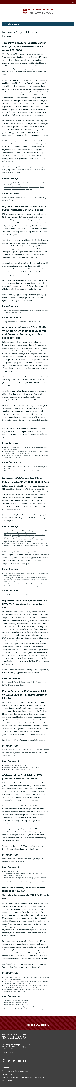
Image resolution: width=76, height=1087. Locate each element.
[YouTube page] (19, 1060)
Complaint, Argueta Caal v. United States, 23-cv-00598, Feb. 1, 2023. (22, 322)
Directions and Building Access (15, 1071)
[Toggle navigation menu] (3, 2)
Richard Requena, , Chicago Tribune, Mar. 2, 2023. (25, 580)
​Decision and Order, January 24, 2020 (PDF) (16, 1005)
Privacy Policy (8, 1074)
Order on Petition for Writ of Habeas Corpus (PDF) (18, 769)
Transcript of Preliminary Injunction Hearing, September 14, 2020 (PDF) (24, 882)
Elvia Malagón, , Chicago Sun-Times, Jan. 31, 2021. (25, 752)
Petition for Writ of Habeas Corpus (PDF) (15, 765)
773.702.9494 (7, 1053)
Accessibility (7, 1081)
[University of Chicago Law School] (14, 1036)
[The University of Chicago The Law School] (38, 11)
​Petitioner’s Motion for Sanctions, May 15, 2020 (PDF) (19, 1007)
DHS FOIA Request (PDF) (11, 871)
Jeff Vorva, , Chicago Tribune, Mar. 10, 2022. (26, 545)
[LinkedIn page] (13, 1060)
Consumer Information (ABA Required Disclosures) (23, 1077)
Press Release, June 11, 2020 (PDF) (13, 876)
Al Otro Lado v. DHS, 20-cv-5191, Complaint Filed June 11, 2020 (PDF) (23, 873)
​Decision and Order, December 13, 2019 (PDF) (16, 1003)
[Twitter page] (8, 1060)
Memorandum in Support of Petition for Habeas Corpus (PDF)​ (21, 767)
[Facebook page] (24, 1060)
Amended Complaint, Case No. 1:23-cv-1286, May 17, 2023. (20, 595)
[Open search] (73, 2)
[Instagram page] (3, 1060)
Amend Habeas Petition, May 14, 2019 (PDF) (16, 1001)
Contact (5, 1068)
